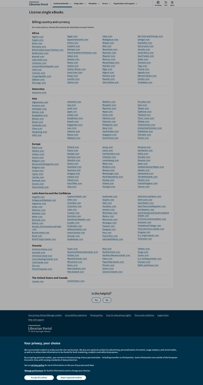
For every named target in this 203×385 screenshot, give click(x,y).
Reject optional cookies (71, 377)
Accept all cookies (39, 377)
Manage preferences (34, 370)
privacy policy (37, 365)
